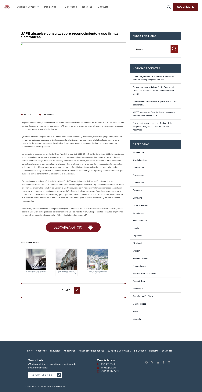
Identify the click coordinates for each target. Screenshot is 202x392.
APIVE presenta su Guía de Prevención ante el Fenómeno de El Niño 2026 (154, 114)
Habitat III (137, 228)
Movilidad (137, 243)
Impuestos (137, 236)
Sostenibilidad (139, 281)
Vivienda (137, 319)
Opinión (136, 251)
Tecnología (138, 289)
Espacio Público (140, 205)
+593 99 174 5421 (110, 371)
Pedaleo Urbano (140, 258)
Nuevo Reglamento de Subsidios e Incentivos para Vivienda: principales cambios (153, 78)
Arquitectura (138, 152)
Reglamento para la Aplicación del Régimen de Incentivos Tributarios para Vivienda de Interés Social (154, 90)
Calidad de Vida (140, 160)
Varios (136, 311)
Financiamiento (140, 220)
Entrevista (137, 198)
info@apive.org (108, 368)
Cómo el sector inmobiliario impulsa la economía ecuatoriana (154, 103)
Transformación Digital (143, 296)
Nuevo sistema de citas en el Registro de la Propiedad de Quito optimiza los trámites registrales (152, 126)
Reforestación (139, 266)
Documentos (48, 115)
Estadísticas (138, 213)
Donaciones (138, 183)
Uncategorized (139, 304)
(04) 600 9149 (108, 364)
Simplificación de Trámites (145, 273)
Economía (137, 190)
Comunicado (138, 167)
